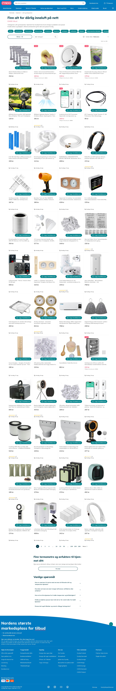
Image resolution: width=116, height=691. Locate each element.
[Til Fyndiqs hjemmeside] (6, 3)
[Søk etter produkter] (83, 3)
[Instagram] (54, 687)
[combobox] (50, 3)
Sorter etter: (89, 37)
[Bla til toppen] (111, 624)
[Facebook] (67, 687)
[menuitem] (7, 8)
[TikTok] (48, 687)
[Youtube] (61, 687)
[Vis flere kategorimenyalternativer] (113, 8)
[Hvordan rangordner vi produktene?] (83, 36)
